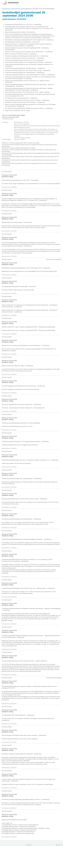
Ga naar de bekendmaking (53, 259)
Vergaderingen (6, 8)
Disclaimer (29, 844)
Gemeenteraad (15, 8)
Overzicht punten (7, 171)
